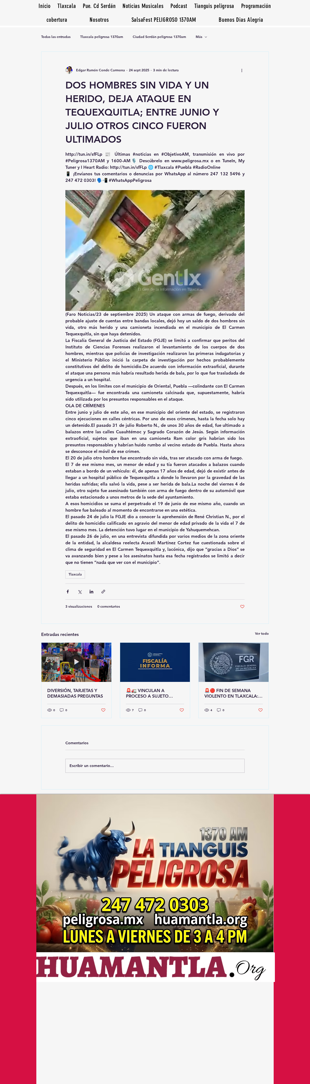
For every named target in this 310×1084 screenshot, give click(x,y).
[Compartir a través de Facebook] (67, 591)
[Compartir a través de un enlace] (103, 591)
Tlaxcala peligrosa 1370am (101, 37)
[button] (241, 20)
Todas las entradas (55, 37)
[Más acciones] (242, 70)
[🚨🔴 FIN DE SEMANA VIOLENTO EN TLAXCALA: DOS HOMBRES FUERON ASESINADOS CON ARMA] (234, 662)
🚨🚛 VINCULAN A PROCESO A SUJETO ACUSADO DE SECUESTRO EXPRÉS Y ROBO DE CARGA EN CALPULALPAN (155, 693)
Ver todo (262, 633)
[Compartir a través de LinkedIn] (91, 591)
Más (199, 37)
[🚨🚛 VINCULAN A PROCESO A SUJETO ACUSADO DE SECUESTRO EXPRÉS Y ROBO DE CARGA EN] (155, 662)
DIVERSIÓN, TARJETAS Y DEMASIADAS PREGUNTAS (75, 693)
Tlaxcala (75, 574)
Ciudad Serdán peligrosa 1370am (159, 37)
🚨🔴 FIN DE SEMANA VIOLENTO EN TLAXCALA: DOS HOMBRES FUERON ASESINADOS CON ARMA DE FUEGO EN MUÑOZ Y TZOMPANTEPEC (231, 693)
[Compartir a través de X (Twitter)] (79, 591)
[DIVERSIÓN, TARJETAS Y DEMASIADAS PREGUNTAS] (76, 662)
